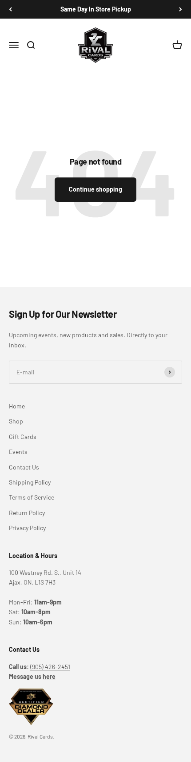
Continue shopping (95, 189)
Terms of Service (31, 497)
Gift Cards (22, 436)
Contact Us (24, 467)
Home (17, 406)
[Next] (180, 9)
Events (18, 451)
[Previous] (10, 9)
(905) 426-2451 (50, 666)
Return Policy (27, 512)
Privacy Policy (27, 527)
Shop (16, 421)
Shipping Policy (30, 482)
